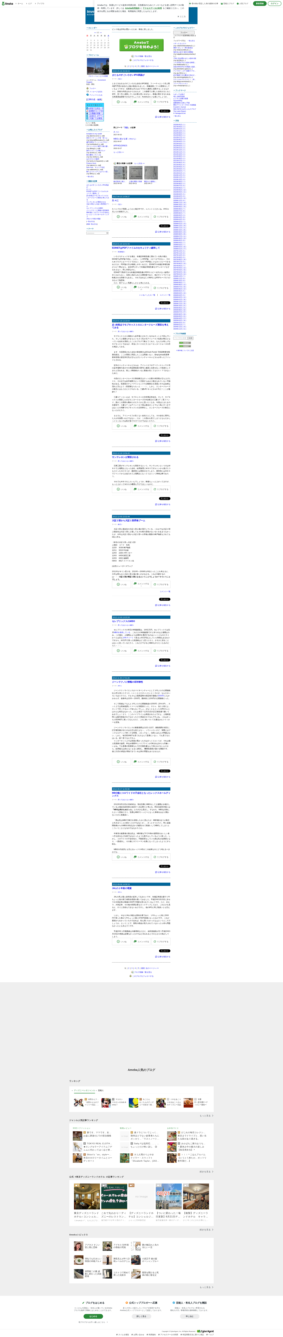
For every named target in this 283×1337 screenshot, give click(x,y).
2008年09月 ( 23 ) (179, 232)
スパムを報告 (123, 1335)
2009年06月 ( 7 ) (179, 213)
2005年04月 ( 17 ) (179, 318)
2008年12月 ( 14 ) (179, 226)
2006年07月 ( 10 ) (179, 287)
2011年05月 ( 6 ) (179, 165)
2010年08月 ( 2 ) (179, 183)
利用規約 (152, 1335)
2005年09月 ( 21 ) (179, 308)
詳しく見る (141, 1316)
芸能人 (101, 1090)
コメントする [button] (143, 102)
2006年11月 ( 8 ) (179, 278)
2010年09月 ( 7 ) (179, 181)
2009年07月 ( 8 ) (179, 211)
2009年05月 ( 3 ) (179, 215)
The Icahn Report (179, 111)
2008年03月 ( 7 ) (179, 245)
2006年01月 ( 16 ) (179, 299)
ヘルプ (211, 1335)
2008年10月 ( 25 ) (179, 230)
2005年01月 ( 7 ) (179, 324)
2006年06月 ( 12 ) (179, 289)
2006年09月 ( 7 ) (179, 282)
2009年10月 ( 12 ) (179, 204)
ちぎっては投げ (179, 94)
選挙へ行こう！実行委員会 (183, 48)
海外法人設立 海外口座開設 (183, 52)
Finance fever (91, 163)
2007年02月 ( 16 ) (179, 272)
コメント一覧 (165, 295)
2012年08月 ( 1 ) (179, 135)
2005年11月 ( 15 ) (179, 303)
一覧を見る (90, 176)
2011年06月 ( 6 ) (179, 162)
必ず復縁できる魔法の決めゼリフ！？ (185, 75)
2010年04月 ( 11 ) (179, 192)
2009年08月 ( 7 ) (179, 209)
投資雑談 (121, 252)
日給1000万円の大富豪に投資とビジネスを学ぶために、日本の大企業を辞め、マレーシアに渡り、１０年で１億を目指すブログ (185, 67)
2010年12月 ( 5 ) (179, 175)
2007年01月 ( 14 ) (179, 274)
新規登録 (260, 3)
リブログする (162, 102)
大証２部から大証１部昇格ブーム (128, 520)
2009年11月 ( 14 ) (179, 202)
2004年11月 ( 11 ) (179, 329)
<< (95, 32)
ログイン (274, 3)
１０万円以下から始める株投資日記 (185, 62)
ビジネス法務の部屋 (180, 98)
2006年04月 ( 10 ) (179, 293)
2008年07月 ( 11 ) (179, 236)
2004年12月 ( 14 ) (179, 327)
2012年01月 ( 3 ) (179, 148)
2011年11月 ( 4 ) (179, 152)
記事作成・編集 (94, 99)
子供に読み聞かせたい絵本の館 (184, 58)
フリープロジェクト (180, 83)
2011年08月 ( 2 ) (179, 158)
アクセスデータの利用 (169, 1335)
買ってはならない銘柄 (125, 331)
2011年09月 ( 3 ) (179, 156)
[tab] (84, 1090)
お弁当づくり (173, 1128)
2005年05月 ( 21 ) (179, 316)
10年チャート (128, 638)
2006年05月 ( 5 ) (179, 291)
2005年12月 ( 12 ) (179, 301)
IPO (119, 686)
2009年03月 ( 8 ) (179, 219)
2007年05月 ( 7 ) (179, 266)
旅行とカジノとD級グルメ (95, 150)
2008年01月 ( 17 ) (179, 249)
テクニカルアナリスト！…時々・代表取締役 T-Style (185, 79)
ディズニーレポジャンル (84, 1090)
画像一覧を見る (92, 224)
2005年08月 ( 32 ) (179, 310)
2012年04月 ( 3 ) (179, 141)
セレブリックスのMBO (94, 208)
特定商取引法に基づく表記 (193, 1335)
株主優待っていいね (93, 155)
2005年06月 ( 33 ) (179, 314)
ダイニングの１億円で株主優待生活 (98, 146)
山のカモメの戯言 (92, 159)
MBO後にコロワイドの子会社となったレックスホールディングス (98, 214)
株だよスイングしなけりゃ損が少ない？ (98, 171)
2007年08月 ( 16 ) (179, 259)
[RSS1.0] (185, 343)
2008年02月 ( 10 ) (179, 247)
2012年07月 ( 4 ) (179, 137)
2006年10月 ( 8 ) (179, 280)
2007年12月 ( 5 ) (179, 251)
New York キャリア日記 (95, 167)
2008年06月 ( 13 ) (179, 238)
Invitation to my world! (94, 134)
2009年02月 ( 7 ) (179, 221)
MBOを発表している (122, 632)
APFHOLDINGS (120, 145)
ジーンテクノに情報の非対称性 (97, 210)
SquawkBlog (177, 100)
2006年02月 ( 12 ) (179, 297)
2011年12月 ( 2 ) (179, 150)
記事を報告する (164, 117)
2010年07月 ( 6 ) (179, 185)
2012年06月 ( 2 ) (179, 139)
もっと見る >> (118, 152)
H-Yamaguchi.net (179, 113)
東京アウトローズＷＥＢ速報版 (184, 105)
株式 (119, 524)
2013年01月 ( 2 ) (179, 129)
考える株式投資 (179, 96)
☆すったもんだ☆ (179, 43)
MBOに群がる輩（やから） (125, 139)
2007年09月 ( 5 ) (179, 257)
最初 (143, 66)
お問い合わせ (139, 1335)
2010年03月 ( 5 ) (179, 194)
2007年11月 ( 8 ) (179, 253)
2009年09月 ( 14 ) (179, 207)
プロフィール (93, 76)
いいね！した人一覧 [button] (147, 295)
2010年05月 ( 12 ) (179, 190)
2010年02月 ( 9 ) (179, 196)
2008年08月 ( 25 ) (179, 234)
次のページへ (152, 66)
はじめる (93, 1316)
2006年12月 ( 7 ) (179, 276)
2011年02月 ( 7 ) (179, 171)
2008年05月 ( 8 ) (179, 240)
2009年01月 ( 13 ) (179, 223)
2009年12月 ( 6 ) (179, 200)
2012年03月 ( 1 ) (179, 143)
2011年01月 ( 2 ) (179, 173)
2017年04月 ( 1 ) (179, 127)
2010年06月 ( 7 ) (179, 188)
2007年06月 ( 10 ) (179, 263)
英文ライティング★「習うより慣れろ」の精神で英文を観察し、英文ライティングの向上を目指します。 (98, 138)
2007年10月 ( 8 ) (179, 255)
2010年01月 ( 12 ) (179, 198)
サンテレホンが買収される (96, 202)
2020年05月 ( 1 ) (179, 124)
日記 (119, 79)
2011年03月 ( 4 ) (179, 169)
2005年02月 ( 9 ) (179, 322)
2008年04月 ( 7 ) (179, 242)
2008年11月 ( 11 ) (179, 228)
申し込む (190, 1316)
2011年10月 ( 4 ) (179, 154)
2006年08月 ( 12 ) (179, 284)
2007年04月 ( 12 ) (179, 268)
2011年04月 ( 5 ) (179, 167)
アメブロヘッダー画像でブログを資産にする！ (185, 71)
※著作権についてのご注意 (185, 350)
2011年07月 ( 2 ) (179, 160)
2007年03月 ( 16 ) (179, 270)
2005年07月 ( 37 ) (179, 312)
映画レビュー (125, 1128)
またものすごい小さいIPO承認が (128, 75)
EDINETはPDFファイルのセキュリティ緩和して (136, 248)
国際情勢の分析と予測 (181, 103)
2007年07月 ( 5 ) (179, 261)
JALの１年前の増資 (93, 219)
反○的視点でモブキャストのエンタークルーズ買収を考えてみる (97, 198)
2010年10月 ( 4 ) (179, 179)
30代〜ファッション (82, 1128)
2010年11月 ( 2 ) (179, 177)
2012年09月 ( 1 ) (179, 133)
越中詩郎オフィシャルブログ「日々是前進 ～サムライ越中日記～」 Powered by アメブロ (98, 142)
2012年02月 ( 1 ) (179, 146)
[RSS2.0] (185, 346)
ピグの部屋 (104, 76)
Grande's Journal (179, 107)
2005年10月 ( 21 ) (179, 305)
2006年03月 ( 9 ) (179, 295)
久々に (88, 189)
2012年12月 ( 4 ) (179, 131)
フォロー (183, 33)
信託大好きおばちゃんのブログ (184, 109)
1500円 (161, 696)
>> (101, 32)
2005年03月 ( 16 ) (179, 320)
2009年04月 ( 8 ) (179, 217)
